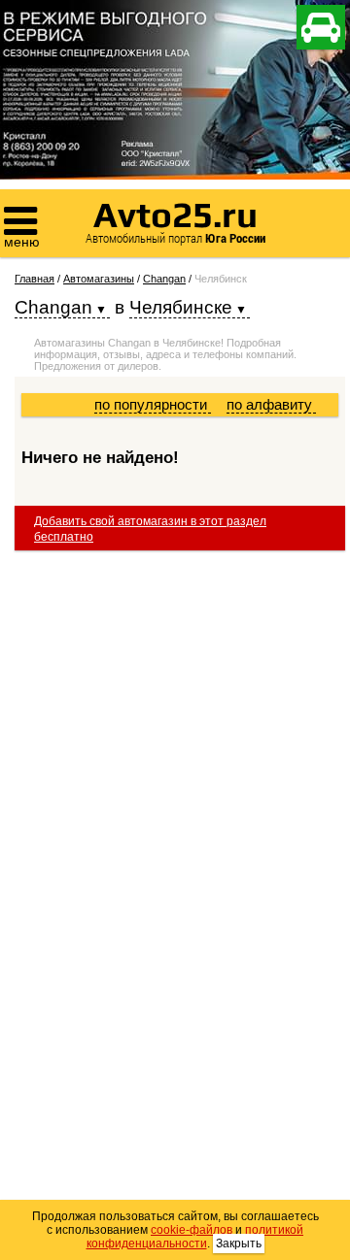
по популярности (152, 404)
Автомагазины (98, 278)
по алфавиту (271, 404)
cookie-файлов (191, 1230)
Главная (34, 278)
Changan (164, 278)
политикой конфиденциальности (195, 1236)
